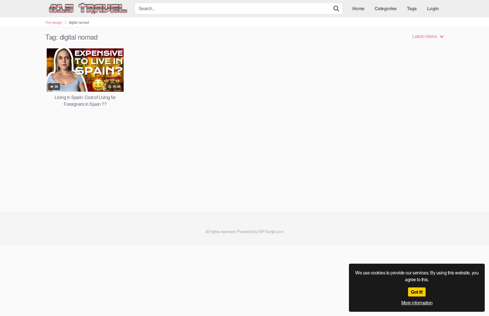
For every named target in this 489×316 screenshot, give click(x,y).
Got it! (417, 292)
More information (417, 302)
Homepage (53, 22)
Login (433, 8)
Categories (386, 8)
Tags (412, 8)
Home (358, 8)
